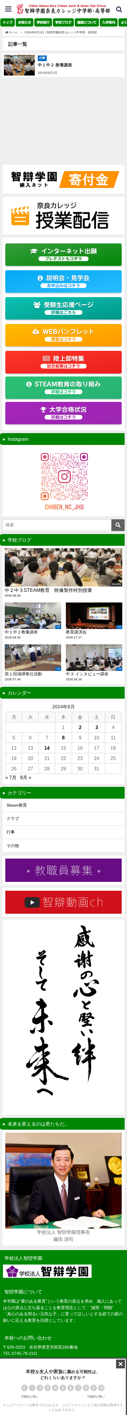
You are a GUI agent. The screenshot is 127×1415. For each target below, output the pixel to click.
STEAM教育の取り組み (68, 387)
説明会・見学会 (67, 281)
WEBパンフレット (69, 335)
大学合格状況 (68, 413)
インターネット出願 (69, 254)
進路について (87, 22)
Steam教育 (16, 805)
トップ (7, 22)
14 (47, 748)
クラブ (12, 818)
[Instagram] (63, 480)
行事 (10, 832)
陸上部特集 (65, 362)
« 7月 (11, 777)
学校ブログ (63, 22)
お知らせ (24, 22)
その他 (12, 846)
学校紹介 (43, 22)
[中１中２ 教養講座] (63, 65)
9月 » (25, 777)
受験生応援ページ (68, 308)
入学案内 (108, 22)
